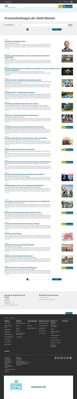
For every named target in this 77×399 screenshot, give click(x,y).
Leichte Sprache (8, 361)
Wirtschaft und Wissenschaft (54, 346)
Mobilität (52, 329)
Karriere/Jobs (7, 364)
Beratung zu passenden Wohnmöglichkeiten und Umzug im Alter (23, 212)
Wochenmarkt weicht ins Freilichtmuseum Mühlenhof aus (21, 267)
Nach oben (69, 313)
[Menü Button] (71, 2)
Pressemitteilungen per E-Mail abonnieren (47, 299)
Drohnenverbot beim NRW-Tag (13, 233)
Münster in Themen (54, 322)
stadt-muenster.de (10, 317)
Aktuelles (18, 321)
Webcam (18, 328)
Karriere (7, 351)
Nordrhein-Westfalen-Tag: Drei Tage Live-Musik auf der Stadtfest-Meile (24, 185)
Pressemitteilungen (9, 25)
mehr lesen (7, 48)
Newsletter (18, 330)
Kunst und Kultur (54, 337)
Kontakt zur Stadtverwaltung (22, 363)
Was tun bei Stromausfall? (10, 369)
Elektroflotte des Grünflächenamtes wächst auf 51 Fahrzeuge (21, 103)
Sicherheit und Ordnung (55, 342)
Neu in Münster (42, 333)
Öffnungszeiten (8, 329)
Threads (64, 358)
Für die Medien (19, 336)
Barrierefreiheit (8, 344)
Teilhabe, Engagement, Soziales (55, 332)
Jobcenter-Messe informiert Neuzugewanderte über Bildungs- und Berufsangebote (27, 161)
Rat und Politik (7, 339)
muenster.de (8, 2)
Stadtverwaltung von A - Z (8, 326)
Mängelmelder (7, 332)
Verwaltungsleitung (8, 336)
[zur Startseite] (65, 6)
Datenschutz (7, 358)
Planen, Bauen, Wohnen (55, 340)
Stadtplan (7, 371)
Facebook (61, 358)
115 (13, 302)
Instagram (59, 358)
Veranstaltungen (32, 321)
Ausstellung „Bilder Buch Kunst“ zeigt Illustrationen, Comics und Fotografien (26, 138)
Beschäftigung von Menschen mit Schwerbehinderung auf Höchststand (24, 126)
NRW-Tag (29, 325)
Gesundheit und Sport (55, 335)
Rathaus (7, 321)
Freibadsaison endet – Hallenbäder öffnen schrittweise (20, 92)
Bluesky (67, 358)
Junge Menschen (42, 328)
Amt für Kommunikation (44, 297)
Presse (6, 363)
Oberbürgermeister (8, 334)
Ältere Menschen (42, 330)
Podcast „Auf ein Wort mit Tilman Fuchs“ (20, 334)
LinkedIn (56, 358)
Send (29, 323)
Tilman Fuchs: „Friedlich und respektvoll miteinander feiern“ (21, 115)
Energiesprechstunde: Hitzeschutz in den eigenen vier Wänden (22, 223)
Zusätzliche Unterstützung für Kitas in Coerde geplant (19, 149)
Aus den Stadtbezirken (43, 323)
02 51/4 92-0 (7, 301)
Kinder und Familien (43, 325)
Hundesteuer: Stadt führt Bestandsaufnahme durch (19, 256)
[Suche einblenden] (60, 2)
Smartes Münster (8, 341)
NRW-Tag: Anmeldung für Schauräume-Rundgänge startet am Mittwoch (24, 174)
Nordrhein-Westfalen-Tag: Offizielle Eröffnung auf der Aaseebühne (23, 80)
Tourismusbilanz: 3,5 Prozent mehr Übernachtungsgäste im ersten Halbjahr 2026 (27, 201)
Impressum (7, 357)
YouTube (70, 358)
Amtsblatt (18, 325)
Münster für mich (44, 321)
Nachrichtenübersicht (20, 323)
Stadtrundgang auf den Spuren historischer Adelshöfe (19, 244)
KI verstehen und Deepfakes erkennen (15, 41)
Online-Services (8, 323)
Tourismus (65, 321)
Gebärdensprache (8, 362)
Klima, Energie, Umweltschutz (54, 326)
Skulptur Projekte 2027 (32, 328)
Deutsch (65, 1)
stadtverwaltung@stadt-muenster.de (12, 305)
